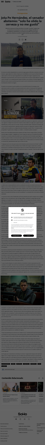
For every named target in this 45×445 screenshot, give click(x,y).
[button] (22, 222)
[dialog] (22, 222)
